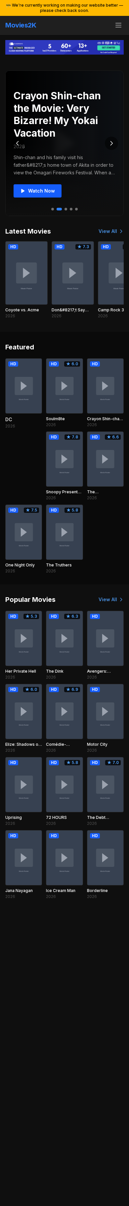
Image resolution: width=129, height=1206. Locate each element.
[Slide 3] (65, 209)
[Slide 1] (52, 209)
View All (108, 231)
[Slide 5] (76, 209)
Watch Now (41, 191)
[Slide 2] (59, 209)
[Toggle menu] (118, 25)
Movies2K (20, 25)
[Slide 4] (71, 209)
